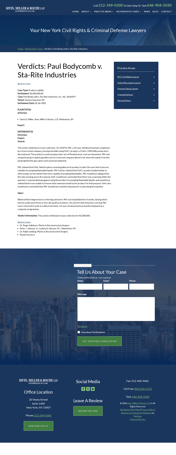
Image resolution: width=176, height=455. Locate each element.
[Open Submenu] (154, 77)
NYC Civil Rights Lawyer (128, 77)
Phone (132, 280)
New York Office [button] (38, 426)
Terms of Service (137, 419)
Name (80, 280)
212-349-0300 (110, 5)
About (85, 12)
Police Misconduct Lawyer (129, 83)
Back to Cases (24, 222)
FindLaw (137, 416)
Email (106, 280)
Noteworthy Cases (127, 12)
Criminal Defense (125, 94)
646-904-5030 (159, 5)
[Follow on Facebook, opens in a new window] (83, 389)
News (147, 12)
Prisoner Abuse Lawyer (127, 88)
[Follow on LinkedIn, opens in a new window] (93, 389)
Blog (156, 12)
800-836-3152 (143, 388)
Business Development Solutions (136, 413)
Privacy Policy (147, 409)
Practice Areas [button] (102, 12)
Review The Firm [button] (88, 411)
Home (75, 12)
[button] (173, 437)
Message (82, 294)
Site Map (135, 409)
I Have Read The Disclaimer (93, 332)
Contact (166, 12)
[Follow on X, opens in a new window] (88, 389)
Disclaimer (82, 326)
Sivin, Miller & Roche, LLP (139, 403)
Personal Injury (124, 100)
